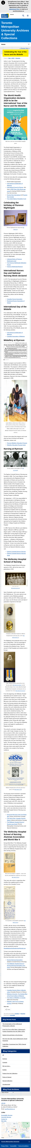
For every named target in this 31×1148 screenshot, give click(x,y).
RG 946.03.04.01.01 (15, 588)
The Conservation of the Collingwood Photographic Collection (12, 1024)
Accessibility (13, 1146)
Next (28, 48)
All (3, 1055)
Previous (22, 48)
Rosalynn (18, 58)
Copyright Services (6, 1117)
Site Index (3, 1121)
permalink (12, 1015)
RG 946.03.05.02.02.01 (20, 690)
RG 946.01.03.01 (15, 877)
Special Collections (7, 1080)
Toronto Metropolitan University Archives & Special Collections (15, 30)
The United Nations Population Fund (16, 198)
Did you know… (6, 1066)
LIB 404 (3, 1103)
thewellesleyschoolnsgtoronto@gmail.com (15, 948)
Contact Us (4, 1119)
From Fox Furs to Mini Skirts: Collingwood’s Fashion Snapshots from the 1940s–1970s (13, 1030)
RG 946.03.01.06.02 (17, 685)
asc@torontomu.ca (10, 1109)
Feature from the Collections (9, 1073)
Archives (17, 1013)
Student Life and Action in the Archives (12, 1035)
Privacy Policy (4, 1146)
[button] (5, 359)
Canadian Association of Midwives (16, 336)
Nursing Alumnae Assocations (14, 960)
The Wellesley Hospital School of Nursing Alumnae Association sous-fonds (16, 965)
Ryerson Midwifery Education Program (17, 443)
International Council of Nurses (15, 187)
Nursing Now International (14, 195)
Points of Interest (6, 1077)
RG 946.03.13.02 (18, 789)
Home (3, 44)
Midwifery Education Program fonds (16, 445)
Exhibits (4, 1069)
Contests (4, 1062)
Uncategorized (6, 1084)
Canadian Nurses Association (14, 299)
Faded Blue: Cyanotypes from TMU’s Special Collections (14, 1045)
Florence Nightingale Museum (15, 266)
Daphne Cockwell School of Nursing (16, 551)
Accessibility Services (6, 1115)
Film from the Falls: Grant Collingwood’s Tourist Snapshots (14, 1039)
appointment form (14, 9)
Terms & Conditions (23, 1146)
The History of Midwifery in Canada (16, 997)
